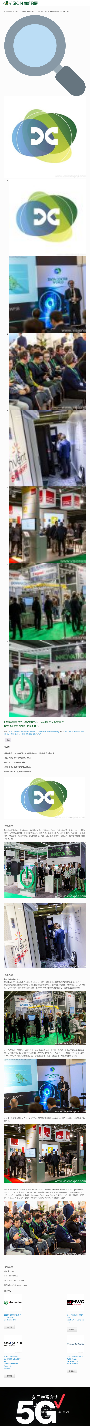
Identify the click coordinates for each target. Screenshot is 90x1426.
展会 (8, 734)
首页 (5, 11)
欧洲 (23, 734)
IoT (70, 731)
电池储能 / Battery (53, 731)
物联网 (35, 734)
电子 (39, 734)
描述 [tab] (8, 740)
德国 (12, 734)
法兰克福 (29, 734)
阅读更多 (9, 1327)
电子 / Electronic (14, 731)
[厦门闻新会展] (20, 3)
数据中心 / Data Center (38, 731)
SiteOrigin (43, 1421)
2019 (66, 731)
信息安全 (77, 731)
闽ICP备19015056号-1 (45, 1416)
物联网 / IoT (11, 11)
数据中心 (18, 734)
